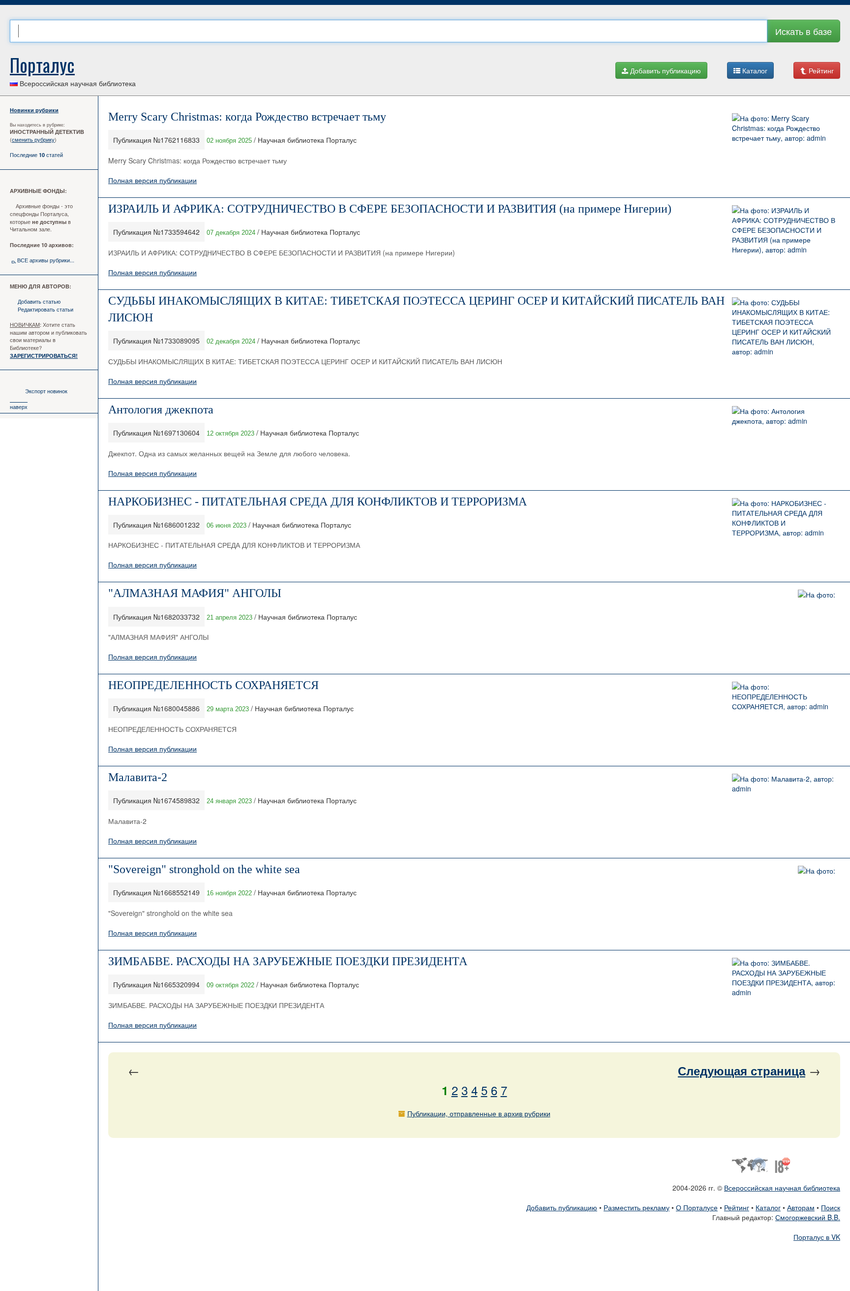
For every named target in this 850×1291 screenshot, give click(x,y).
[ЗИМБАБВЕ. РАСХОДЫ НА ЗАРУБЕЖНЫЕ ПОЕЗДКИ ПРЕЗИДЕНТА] (783, 976)
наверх (19, 406)
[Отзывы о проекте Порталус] (782, 1164)
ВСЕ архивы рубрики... (45, 260)
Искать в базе (803, 31)
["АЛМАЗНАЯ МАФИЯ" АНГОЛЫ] (816, 593)
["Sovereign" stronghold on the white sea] (816, 870)
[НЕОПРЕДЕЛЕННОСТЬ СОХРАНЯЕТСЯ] (783, 695)
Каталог (753, 70)
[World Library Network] (749, 1164)
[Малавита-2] (783, 782)
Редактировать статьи (45, 309)
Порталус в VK (816, 1237)
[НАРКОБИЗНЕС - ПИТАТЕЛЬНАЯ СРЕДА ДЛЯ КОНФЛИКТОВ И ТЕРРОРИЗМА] (783, 516)
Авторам (801, 1207)
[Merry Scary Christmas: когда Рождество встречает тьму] (783, 127)
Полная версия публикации (152, 180)
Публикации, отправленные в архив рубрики (478, 1113)
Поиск (830, 1207)
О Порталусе (697, 1207)
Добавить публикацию (664, 70)
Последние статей (36, 154)
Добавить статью (39, 301)
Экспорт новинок (46, 391)
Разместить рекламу (636, 1207)
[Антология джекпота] (783, 414)
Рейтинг (820, 70)
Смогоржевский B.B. (807, 1217)
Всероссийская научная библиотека (782, 1188)
